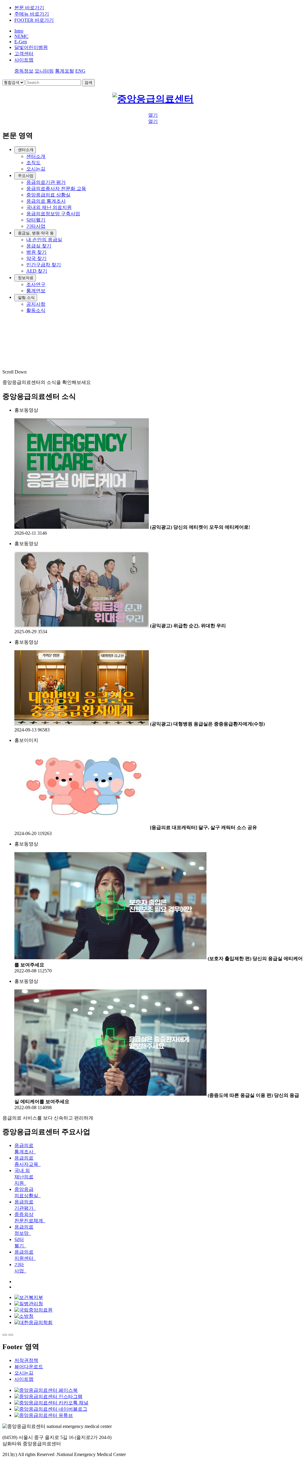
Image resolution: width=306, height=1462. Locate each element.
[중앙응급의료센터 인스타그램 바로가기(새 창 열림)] (48, 1396)
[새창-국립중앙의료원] (33, 1309)
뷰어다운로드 (28, 1366)
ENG (80, 70)
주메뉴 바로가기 (31, 13)
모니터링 (44, 70)
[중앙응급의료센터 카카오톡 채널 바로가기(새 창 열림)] (51, 1402)
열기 (153, 115)
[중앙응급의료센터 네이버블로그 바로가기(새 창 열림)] (50, 1409)
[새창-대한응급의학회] (33, 1322)
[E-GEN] (153, 98)
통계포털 (64, 70)
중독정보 (23, 70)
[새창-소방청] (23, 1316)
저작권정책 (26, 1360)
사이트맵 (23, 1379)
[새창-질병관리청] (28, 1303)
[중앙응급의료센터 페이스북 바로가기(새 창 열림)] (46, 1390)
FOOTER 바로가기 (34, 20)
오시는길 (23, 1372)
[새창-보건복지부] (28, 1297)
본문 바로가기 (29, 7)
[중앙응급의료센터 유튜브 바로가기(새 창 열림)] (43, 1415)
